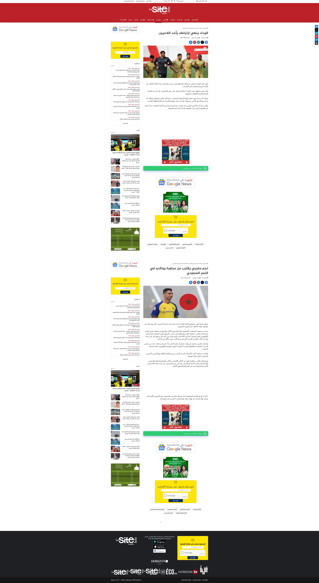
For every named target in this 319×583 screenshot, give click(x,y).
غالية (135, 20)
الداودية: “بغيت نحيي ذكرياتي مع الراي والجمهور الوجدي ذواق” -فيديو (131, 167)
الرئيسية (194, 20)
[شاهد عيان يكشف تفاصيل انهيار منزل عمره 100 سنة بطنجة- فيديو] (115, 183)
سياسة (179, 20)
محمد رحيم (169, 248)
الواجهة (163, 244)
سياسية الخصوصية (196, 580)
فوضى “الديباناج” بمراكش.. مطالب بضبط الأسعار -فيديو (131, 211)
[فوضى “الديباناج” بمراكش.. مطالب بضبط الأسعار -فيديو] (115, 213)
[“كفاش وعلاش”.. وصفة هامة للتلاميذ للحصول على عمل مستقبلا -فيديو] (115, 161)
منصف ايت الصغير (195, 38)
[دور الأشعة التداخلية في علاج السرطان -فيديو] (115, 206)
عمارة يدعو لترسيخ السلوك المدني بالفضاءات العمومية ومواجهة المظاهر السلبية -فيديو (131, 220)
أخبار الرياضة (198, 244)
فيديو (141, 20)
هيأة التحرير (205, 580)
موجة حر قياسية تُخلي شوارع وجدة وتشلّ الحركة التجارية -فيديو (131, 197)
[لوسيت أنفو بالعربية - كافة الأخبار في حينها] (159, 10)
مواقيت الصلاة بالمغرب (186, 580)
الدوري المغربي (187, 244)
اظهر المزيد (125, 123)
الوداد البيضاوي (152, 244)
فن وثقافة (150, 20)
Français (122, 20)
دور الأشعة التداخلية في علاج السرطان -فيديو (132, 204)
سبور (129, 20)
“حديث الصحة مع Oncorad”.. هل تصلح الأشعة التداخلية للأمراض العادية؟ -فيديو (131, 190)
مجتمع (186, 20)
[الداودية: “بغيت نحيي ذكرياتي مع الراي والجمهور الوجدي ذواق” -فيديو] (115, 169)
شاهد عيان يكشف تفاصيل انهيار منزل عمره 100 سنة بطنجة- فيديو (131, 182)
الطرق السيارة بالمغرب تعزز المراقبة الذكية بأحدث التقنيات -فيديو (126, 153)
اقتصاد (172, 20)
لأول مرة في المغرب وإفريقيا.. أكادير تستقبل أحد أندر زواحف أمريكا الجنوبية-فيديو (131, 175)
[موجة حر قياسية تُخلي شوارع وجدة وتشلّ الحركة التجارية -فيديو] (115, 198)
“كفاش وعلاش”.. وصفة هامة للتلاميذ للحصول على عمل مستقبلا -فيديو (131, 161)
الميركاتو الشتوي (174, 244)
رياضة (157, 20)
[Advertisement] (175, 123)
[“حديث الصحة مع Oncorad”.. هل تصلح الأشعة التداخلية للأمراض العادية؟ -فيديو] (115, 191)
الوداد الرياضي (180, 248)
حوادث (165, 20)
